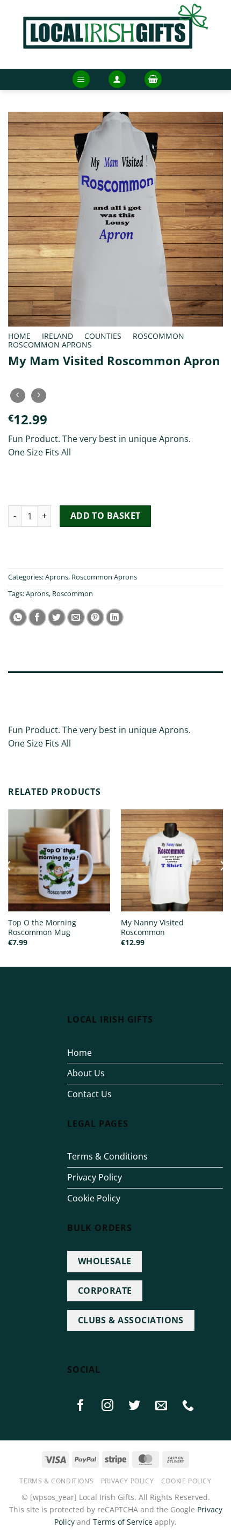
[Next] (222, 887)
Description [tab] (32, 682)
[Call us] (188, 1405)
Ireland (57, 336)
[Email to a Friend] (76, 617)
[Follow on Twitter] (134, 1405)
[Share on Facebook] (37, 617)
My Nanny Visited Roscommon (152, 927)
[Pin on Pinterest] (95, 617)
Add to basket (105, 515)
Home (19, 336)
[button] (81, 79)
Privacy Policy (94, 1177)
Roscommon (158, 336)
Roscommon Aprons (50, 344)
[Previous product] (38, 395)
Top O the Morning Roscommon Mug (42, 927)
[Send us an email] (161, 1405)
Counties (102, 336)
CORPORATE (105, 1290)
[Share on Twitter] (57, 617)
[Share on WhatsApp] (18, 617)
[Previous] (8, 887)
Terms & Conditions (107, 1156)
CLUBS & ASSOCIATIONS (131, 1320)
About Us (86, 1073)
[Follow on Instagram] (107, 1405)
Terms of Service (123, 1522)
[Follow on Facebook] (80, 1405)
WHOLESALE (105, 1261)
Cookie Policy (93, 1198)
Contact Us (89, 1094)
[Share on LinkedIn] (115, 617)
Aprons (56, 577)
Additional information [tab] (58, 703)
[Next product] (17, 395)
